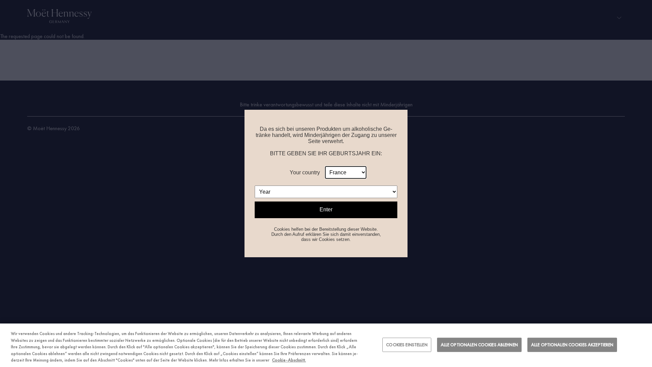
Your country (305, 172)
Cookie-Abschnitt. (289, 360)
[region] (326, 345)
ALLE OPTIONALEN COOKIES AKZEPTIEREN (572, 345)
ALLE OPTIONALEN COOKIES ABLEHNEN (479, 345)
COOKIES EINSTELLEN (406, 345)
